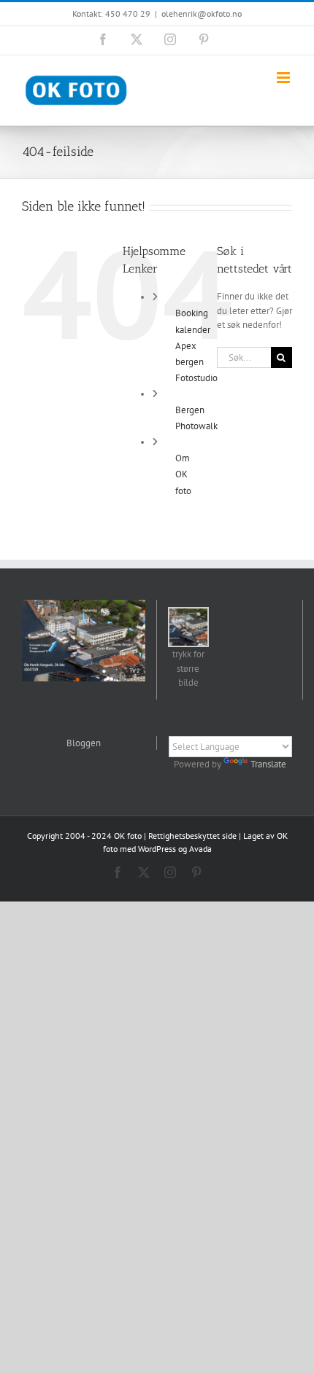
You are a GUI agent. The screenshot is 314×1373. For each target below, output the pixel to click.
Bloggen (83, 743)
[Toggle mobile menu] (284, 77)
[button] (188, 648)
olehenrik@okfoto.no (201, 13)
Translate (268, 764)
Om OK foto (183, 474)
